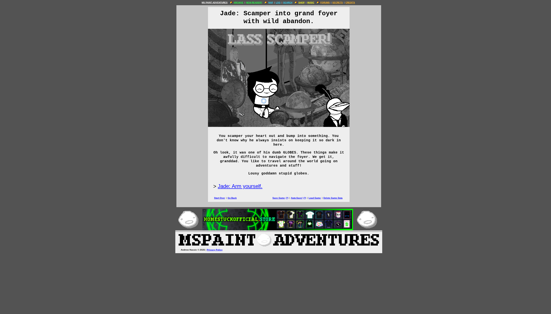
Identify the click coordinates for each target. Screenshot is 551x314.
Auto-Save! (297, 198)
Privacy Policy (215, 250)
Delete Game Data (333, 198)
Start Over (219, 198)
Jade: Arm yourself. (240, 186)
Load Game (315, 198)
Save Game (278, 198)
